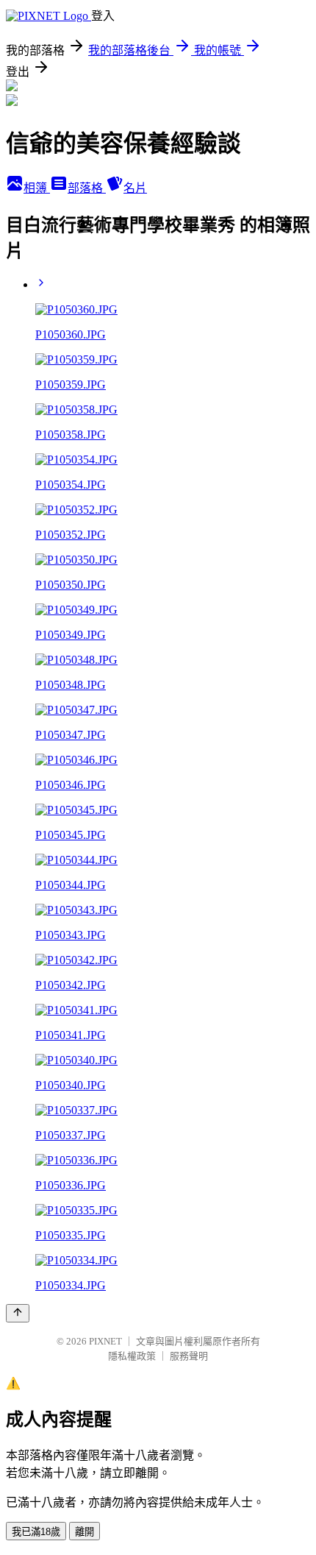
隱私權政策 (132, 1355)
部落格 (87, 188)
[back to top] (17, 1313)
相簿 (37, 188)
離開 (84, 1531)
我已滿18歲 (36, 1531)
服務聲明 (189, 1355)
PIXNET (105, 1341)
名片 (135, 188)
